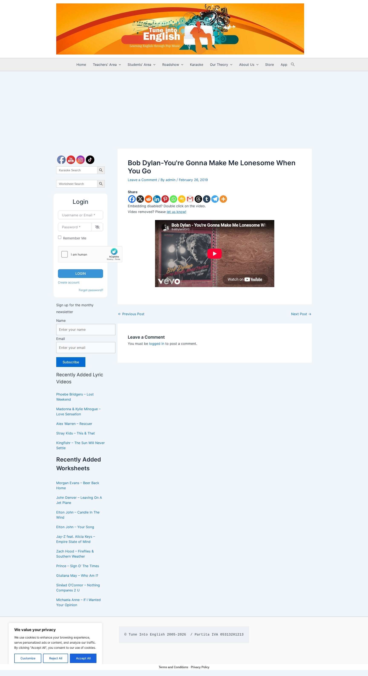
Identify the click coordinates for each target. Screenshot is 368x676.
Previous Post (131, 314)
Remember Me (74, 238)
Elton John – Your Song (75, 527)
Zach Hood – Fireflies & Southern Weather (75, 553)
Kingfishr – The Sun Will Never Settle (80, 445)
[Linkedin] (157, 199)
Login (80, 273)
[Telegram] (215, 199)
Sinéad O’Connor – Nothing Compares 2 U (78, 587)
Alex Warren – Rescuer (74, 423)
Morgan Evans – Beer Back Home (77, 485)
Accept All (83, 658)
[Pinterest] (165, 199)
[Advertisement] (184, 103)
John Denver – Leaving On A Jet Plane (79, 500)
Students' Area (139, 64)
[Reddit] (148, 199)
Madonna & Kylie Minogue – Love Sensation (78, 411)
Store (269, 64)
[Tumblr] (206, 199)
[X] (140, 199)
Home (81, 64)
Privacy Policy (200, 667)
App (284, 64)
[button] (119, 64)
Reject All (55, 658)
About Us (246, 64)
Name (61, 320)
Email (60, 339)
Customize (27, 658)
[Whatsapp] (173, 199)
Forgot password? (91, 290)
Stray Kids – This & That (75, 433)
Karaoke (196, 64)
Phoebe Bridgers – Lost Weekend (75, 396)
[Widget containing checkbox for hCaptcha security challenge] (90, 254)
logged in (156, 343)
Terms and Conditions (173, 667)
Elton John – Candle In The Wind (77, 514)
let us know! (176, 212)
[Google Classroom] (181, 199)
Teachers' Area (105, 64)
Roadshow (170, 64)
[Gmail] (190, 199)
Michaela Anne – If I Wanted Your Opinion (78, 602)
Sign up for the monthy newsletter (74, 308)
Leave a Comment (142, 180)
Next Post (301, 314)
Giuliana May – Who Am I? (77, 575)
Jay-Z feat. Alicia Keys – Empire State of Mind (75, 539)
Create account (68, 282)
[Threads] (198, 199)
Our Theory (219, 64)
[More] (223, 199)
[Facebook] (132, 199)
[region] (55, 645)
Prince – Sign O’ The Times (77, 566)
